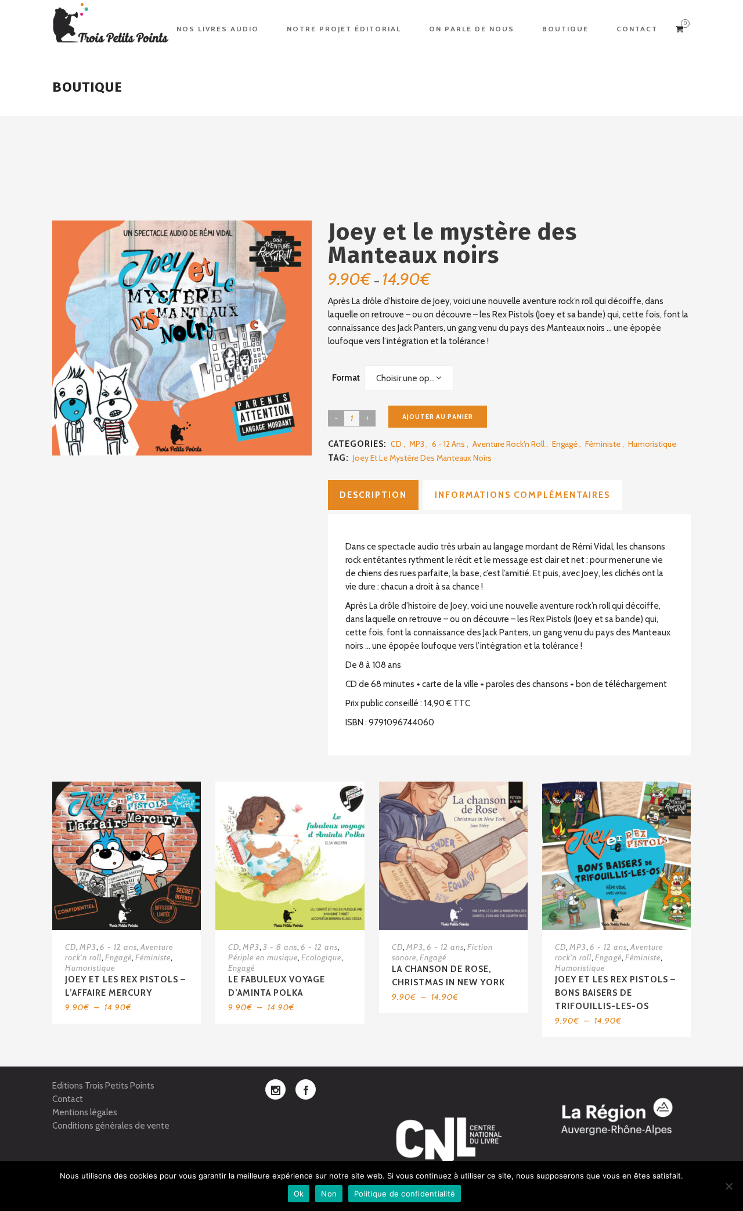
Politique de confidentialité (404, 1193)
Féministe (603, 444)
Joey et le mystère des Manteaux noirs (422, 458)
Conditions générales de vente (110, 1125)
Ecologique (321, 957)
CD (396, 444)
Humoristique (652, 444)
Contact (67, 1099)
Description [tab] (373, 495)
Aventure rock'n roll (508, 444)
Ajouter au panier (437, 417)
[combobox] (408, 378)
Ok (299, 1193)
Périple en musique (263, 957)
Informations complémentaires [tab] (522, 495)
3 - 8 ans (280, 947)
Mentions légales (84, 1112)
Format (346, 378)
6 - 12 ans (448, 444)
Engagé (565, 444)
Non (329, 1193)
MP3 (416, 444)
